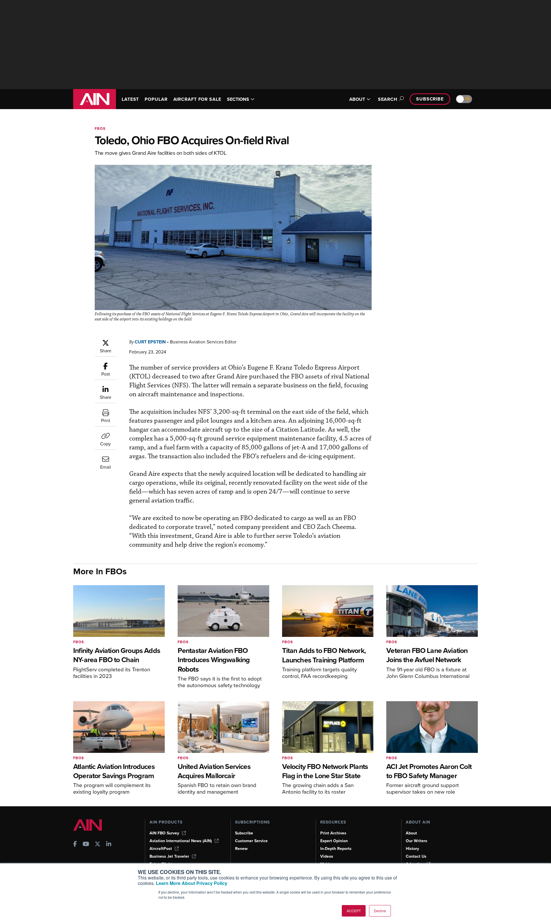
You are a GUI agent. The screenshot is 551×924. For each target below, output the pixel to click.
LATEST (130, 99)
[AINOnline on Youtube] (86, 844)
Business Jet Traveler (169, 856)
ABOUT (357, 99)
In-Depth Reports (336, 848)
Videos (326, 856)
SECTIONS (238, 99)
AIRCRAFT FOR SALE (197, 99)
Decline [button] (380, 910)
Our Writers (416, 840)
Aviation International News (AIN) (181, 840)
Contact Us (416, 856)
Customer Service (251, 840)
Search (387, 99)
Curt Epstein (150, 342)
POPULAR (156, 99)
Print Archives (333, 833)
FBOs (100, 128)
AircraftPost (161, 848)
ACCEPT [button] (354, 910)
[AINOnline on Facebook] (75, 844)
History (412, 848)
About (411, 833)
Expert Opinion (334, 840)
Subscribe (430, 99)
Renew (241, 848)
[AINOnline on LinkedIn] (108, 844)
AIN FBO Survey (164, 833)
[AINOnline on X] (97, 844)
